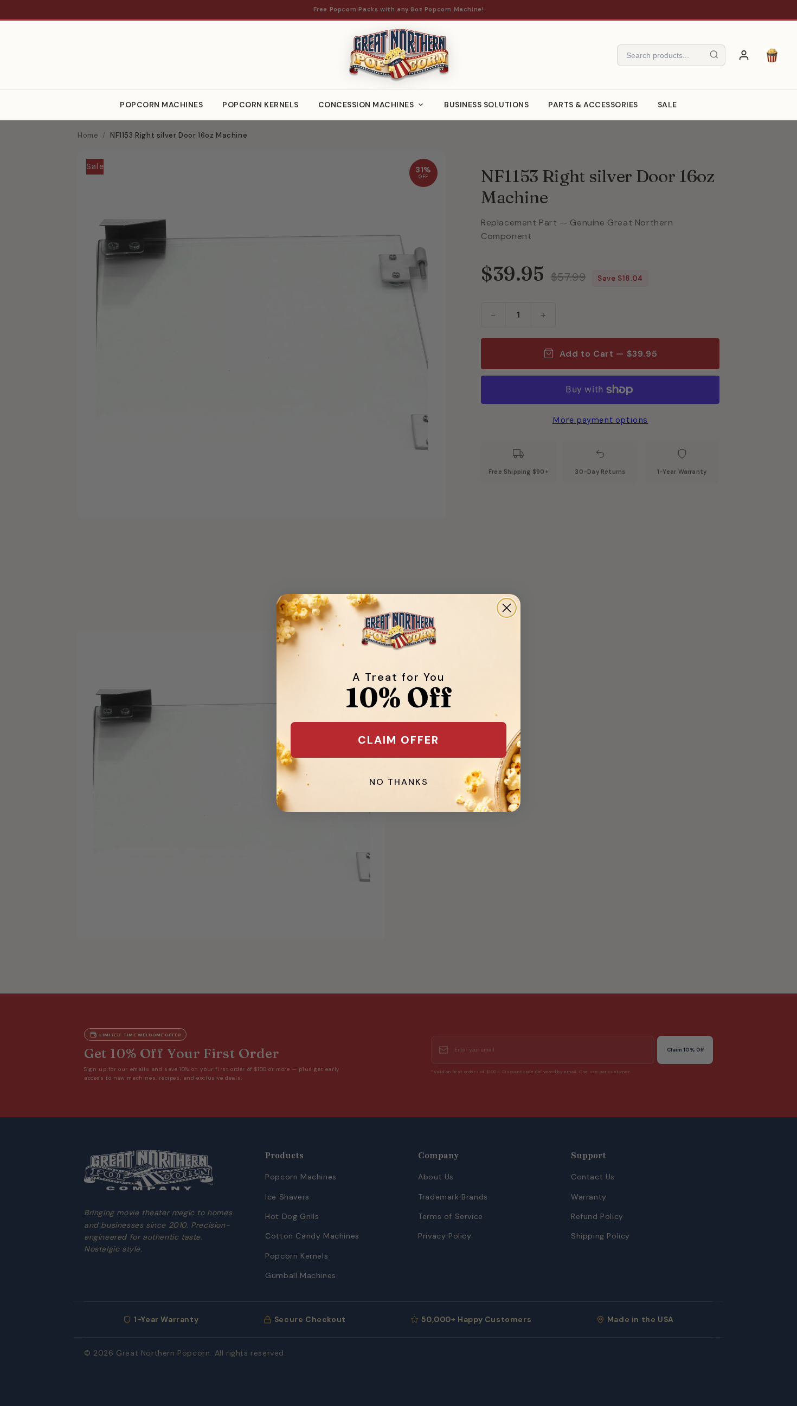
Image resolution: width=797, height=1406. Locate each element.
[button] (772, 55)
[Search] (714, 55)
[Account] (744, 55)
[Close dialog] (506, 607)
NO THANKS (398, 782)
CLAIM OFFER (398, 740)
